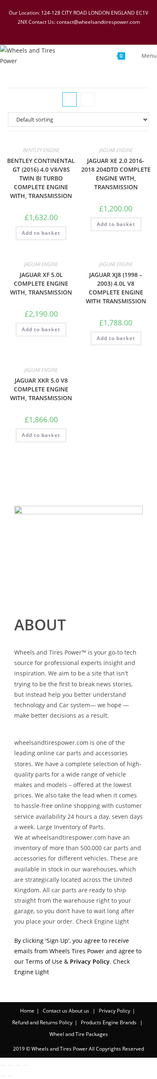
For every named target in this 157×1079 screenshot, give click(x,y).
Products (91, 1022)
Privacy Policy (114, 1010)
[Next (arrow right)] (10, 1076)
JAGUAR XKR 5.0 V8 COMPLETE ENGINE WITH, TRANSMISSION (41, 389)
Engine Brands (119, 1022)
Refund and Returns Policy (42, 1022)
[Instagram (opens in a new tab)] (85, 30)
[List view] (88, 99)
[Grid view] (69, 99)
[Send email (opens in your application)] (106, 30)
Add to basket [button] (41, 232)
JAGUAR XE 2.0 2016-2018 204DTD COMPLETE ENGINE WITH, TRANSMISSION (116, 174)
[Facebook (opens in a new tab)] (63, 30)
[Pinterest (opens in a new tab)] (74, 30)
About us (79, 1010)
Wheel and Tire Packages (78, 1034)
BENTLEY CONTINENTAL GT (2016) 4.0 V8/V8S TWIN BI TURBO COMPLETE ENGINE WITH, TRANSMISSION (41, 178)
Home (27, 1010)
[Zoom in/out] (3, 1065)
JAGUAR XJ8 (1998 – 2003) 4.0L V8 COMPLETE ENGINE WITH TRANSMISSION (116, 288)
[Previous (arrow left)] (3, 1076)
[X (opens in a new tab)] (52, 30)
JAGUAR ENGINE (116, 150)
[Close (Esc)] (25, 1065)
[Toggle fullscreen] (10, 1065)
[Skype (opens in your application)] (96, 30)
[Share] (18, 1065)
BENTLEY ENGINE (41, 150)
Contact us (55, 1010)
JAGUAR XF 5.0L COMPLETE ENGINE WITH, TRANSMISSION (41, 283)
